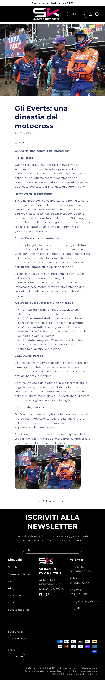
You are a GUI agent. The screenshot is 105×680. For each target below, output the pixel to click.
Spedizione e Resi (19, 609)
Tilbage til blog (55, 501)
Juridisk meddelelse (86, 674)
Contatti (13, 602)
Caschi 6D (14, 581)
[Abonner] (78, 550)
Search (12, 567)
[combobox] (77, 14)
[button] (7, 14)
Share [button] (22, 142)
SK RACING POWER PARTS (47, 668)
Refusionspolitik (89, 668)
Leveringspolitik (89, 671)
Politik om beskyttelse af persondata (42, 671)
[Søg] (84, 13)
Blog (11, 588)
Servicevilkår (70, 671)
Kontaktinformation (63, 674)
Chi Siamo (14, 595)
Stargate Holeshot (19, 574)
